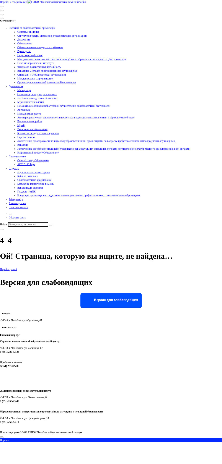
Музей (20, 125)
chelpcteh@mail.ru (9, 425)
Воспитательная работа (29, 121)
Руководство (24, 51)
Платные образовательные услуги (35, 63)
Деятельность (16, 86)
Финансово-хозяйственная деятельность (39, 66)
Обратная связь (17, 217)
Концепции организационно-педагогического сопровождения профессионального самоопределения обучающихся (78, 195)
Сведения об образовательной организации (32, 27)
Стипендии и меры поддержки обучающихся (41, 74)
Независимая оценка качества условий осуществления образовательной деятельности (63, 105)
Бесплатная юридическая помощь (35, 183)
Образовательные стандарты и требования (40, 47)
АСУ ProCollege (26, 164)
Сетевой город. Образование (33, 160)
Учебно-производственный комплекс (37, 98)
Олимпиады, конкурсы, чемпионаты (37, 94)
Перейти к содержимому (13, 1)
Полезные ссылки (18, 207)
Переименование (26, 137)
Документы (23, 39)
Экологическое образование (32, 129)
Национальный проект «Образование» (38, 152)
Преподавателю (17, 156)
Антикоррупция (17, 203)
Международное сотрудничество (35, 78)
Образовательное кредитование (34, 179)
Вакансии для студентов (30, 187)
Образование (24, 43)
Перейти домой (8, 269)
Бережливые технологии (30, 101)
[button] (8, 21)
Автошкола (23, 109)
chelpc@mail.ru (8, 355)
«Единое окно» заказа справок (33, 172)
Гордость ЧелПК (26, 191)
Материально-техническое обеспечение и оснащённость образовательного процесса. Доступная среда (71, 59)
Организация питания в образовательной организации (46, 82)
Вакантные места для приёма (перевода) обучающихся (47, 70)
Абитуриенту (16, 199)
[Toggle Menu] (1, 18)
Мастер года (24, 90)
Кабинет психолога (27, 176)
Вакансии (22, 144)
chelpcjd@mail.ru (9, 405)
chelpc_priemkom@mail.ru (14, 370)
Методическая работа (29, 113)
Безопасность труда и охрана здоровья (38, 133)
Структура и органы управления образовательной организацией (52, 35)
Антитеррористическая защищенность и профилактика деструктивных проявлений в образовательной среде (75, 117)
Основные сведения (28, 31)
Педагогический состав (29, 55)
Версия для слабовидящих (115, 300)
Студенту (14, 168)
